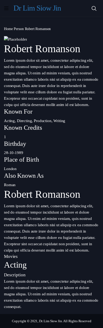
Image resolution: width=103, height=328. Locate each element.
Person (19, 29)
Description (14, 274)
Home (8, 29)
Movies (11, 256)
